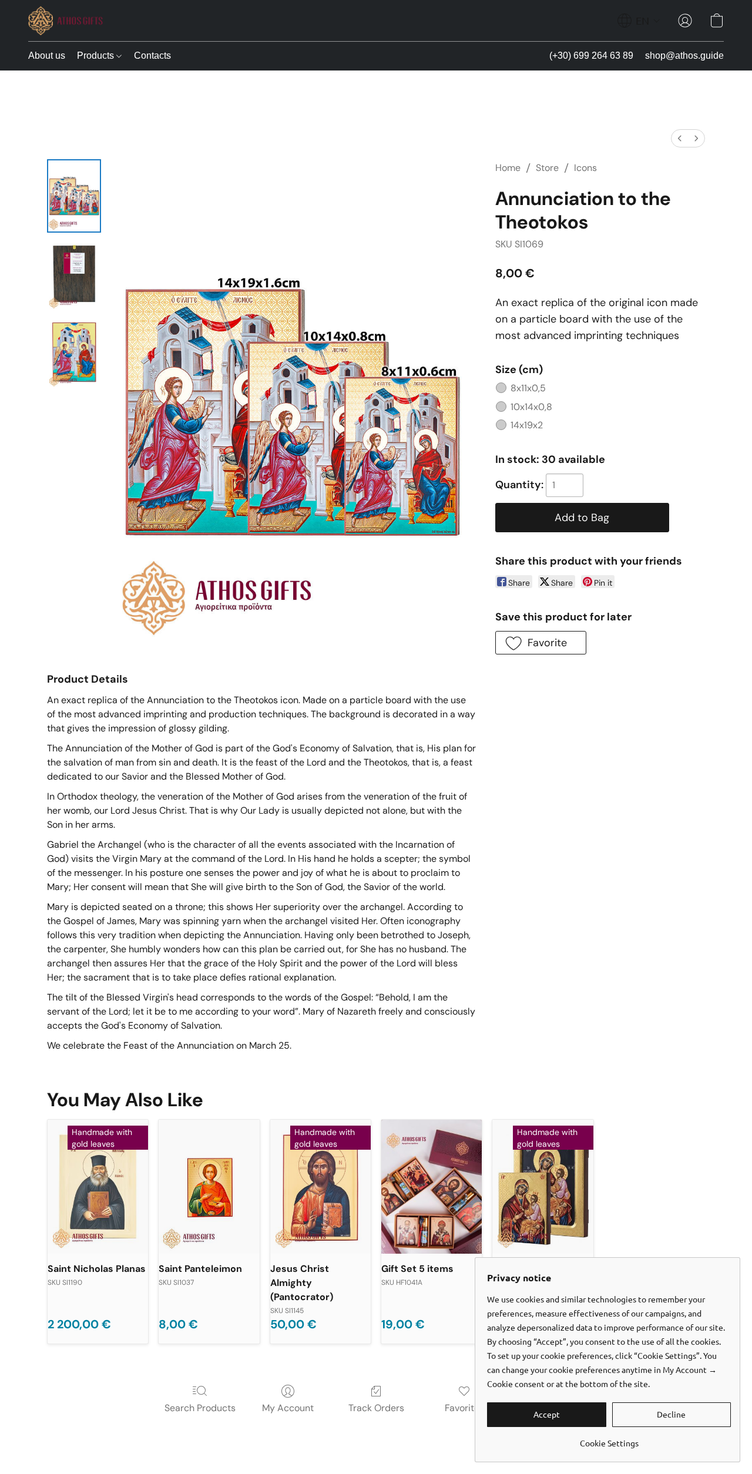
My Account (288, 1408)
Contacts (152, 56)
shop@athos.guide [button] (684, 56)
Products (96, 56)
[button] (65, 20)
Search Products (200, 1408)
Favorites (464, 1408)
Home (508, 168)
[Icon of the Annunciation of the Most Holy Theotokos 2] (74, 353)
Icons (585, 168)
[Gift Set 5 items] (431, 1187)
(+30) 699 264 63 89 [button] (591, 56)
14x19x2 (527, 425)
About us (46, 56)
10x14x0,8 (531, 407)
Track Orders (376, 1408)
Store (547, 168)
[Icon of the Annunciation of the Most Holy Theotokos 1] (74, 274)
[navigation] (639, 20)
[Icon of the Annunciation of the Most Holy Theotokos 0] (74, 196)
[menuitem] (680, 138)
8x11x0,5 (528, 388)
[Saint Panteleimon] (209, 1187)
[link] (609, 1438)
